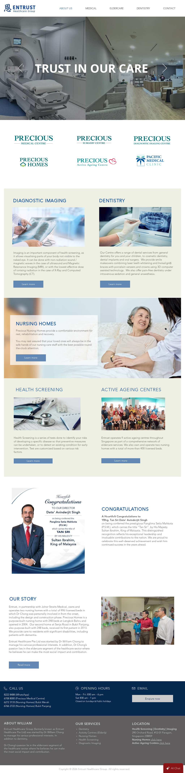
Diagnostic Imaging (90, 743)
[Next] (164, 68)
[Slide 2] (94, 110)
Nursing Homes (87, 736)
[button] (91, 8)
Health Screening (88, 739)
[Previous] (20, 68)
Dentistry (84, 729)
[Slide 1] (90, 110)
